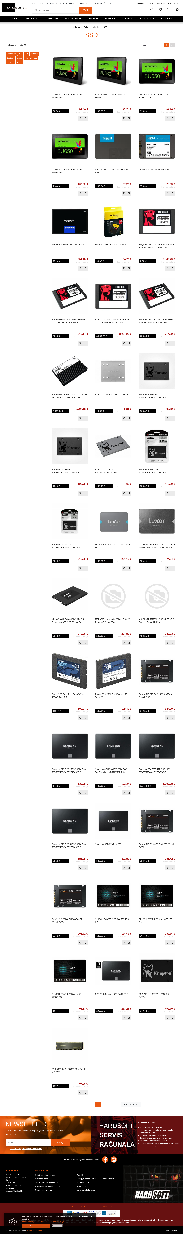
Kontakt (177, 3)
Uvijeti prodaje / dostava (45, 1175)
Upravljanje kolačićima (86, 1190)
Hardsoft (116, 1135)
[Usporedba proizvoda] (85, 118)
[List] (172, 45)
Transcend (11, 54)
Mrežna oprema (73, 19)
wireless (33, 58)
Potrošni (110, 19)
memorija (34, 54)
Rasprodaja (72, 3)
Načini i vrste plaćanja (85, 1182)
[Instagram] (115, 1159)
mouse (19, 58)
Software (127, 19)
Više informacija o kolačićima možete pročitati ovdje (43, 1222)
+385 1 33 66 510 (163, 3)
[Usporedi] (85, 55)
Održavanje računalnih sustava (47, 1186)
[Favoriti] (80, 118)
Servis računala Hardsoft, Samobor (49, 1182)
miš (26, 58)
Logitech (10, 58)
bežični (19, 62)
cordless (10, 62)
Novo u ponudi (57, 3)
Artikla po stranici (130, 1105)
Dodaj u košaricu (66, 118)
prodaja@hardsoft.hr (145, 3)
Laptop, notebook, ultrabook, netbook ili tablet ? (96, 1179)
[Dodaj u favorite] (85, 61)
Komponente (33, 19)
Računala (13, 19)
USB (20, 54)
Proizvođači (86, 3)
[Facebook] (106, 1159)
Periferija (52, 19)
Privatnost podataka (43, 1179)
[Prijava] (168, 9)
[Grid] (166, 45)
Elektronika (147, 19)
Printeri (93, 19)
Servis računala (102, 3)
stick (26, 54)
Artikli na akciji (40, 3)
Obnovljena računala (43, 1190)
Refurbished (168, 19)
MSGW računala (83, 1186)
